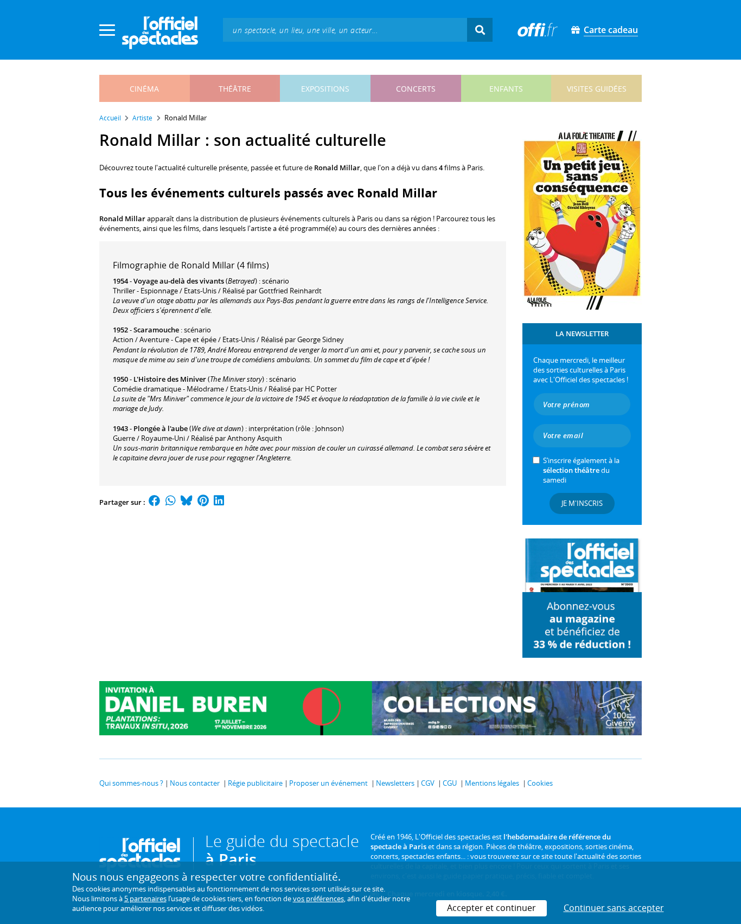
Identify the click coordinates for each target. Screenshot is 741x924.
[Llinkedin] (219, 502)
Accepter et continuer (491, 908)
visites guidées (597, 89)
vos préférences (318, 898)
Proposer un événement (328, 783)
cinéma (144, 89)
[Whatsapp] (170, 502)
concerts (416, 89)
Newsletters (395, 783)
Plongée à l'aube (160, 428)
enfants (506, 89)
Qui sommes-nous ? (131, 783)
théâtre (235, 89)
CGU (450, 783)
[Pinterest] (203, 502)
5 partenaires (145, 898)
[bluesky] (186, 502)
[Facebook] (154, 502)
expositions (325, 89)
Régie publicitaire (255, 783)
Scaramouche (156, 330)
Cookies (540, 783)
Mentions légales (492, 783)
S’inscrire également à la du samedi (581, 470)
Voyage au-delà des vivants (178, 281)
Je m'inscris (582, 503)
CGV (428, 783)
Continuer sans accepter (614, 908)
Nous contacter (195, 783)
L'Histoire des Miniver (169, 379)
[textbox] (345, 29)
